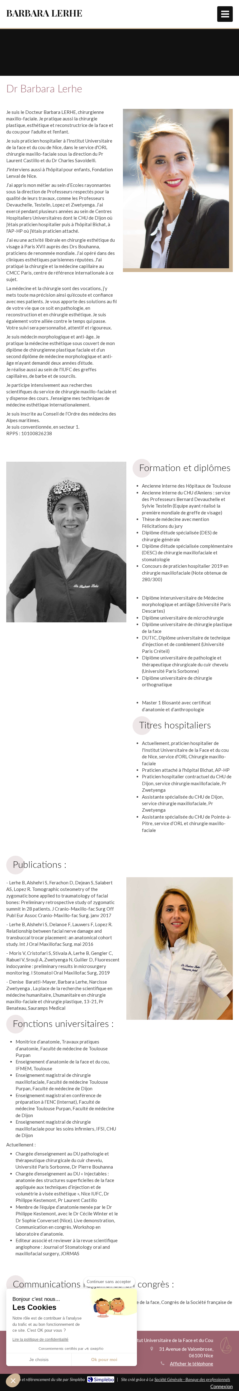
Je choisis (39, 1359)
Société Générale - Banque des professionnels (192, 1379)
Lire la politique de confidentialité (40, 1339)
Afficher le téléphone (191, 1363)
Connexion (221, 1386)
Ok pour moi (104, 1359)
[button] (13, 1380)
